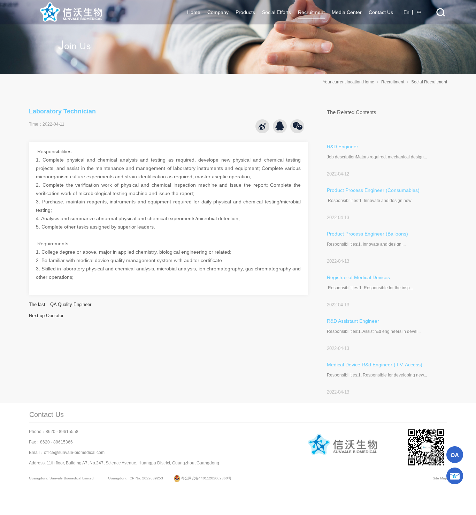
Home (368, 82)
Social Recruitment (429, 82)
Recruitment (392, 82)
